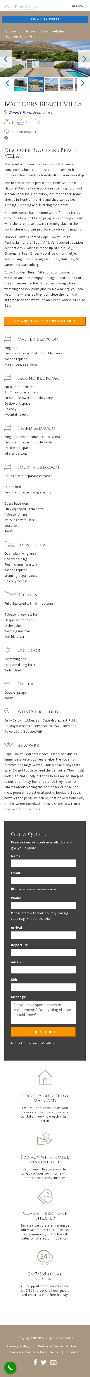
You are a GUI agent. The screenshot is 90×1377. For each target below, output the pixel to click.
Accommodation (52, 31)
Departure (21, 945)
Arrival (18, 927)
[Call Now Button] (10, 1368)
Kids (14, 979)
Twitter (44, 1362)
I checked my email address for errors (35, 889)
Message (18, 997)
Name (17, 856)
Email (17, 873)
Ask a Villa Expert (45, 19)
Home (30, 31)
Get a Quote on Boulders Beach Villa (45, 321)
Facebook (35, 1362)
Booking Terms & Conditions (34, 1352)
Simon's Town (20, 112)
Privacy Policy (18, 1346)
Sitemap (74, 1352)
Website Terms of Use (57, 1346)
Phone (16, 898)
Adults (16, 962)
